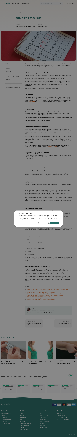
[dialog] (38, 218)
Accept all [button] (54, 223)
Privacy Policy (24, 219)
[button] (22, 223)
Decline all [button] (43, 223)
